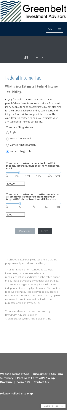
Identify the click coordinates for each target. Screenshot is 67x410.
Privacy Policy (9, 393)
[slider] (33, 172)
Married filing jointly (20, 151)
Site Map (27, 393)
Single (12, 132)
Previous (25, 231)
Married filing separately (22, 145)
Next (44, 231)
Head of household (20, 138)
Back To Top (51, 405)
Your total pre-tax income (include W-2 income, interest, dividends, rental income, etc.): (33, 165)
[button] (54, 29)
